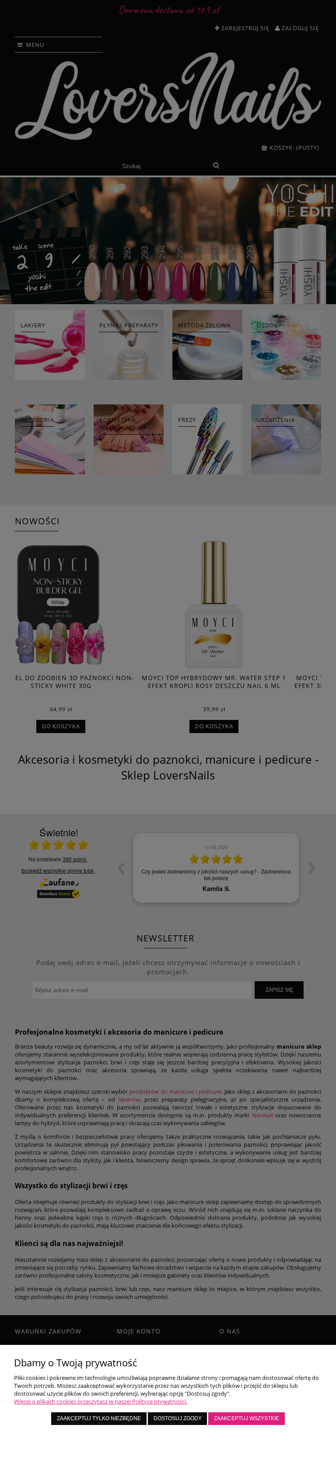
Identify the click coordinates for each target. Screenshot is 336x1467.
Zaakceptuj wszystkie (246, 1418)
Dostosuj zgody (178, 1418)
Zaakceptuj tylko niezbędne (99, 1418)
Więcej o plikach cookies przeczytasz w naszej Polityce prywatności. (100, 1401)
